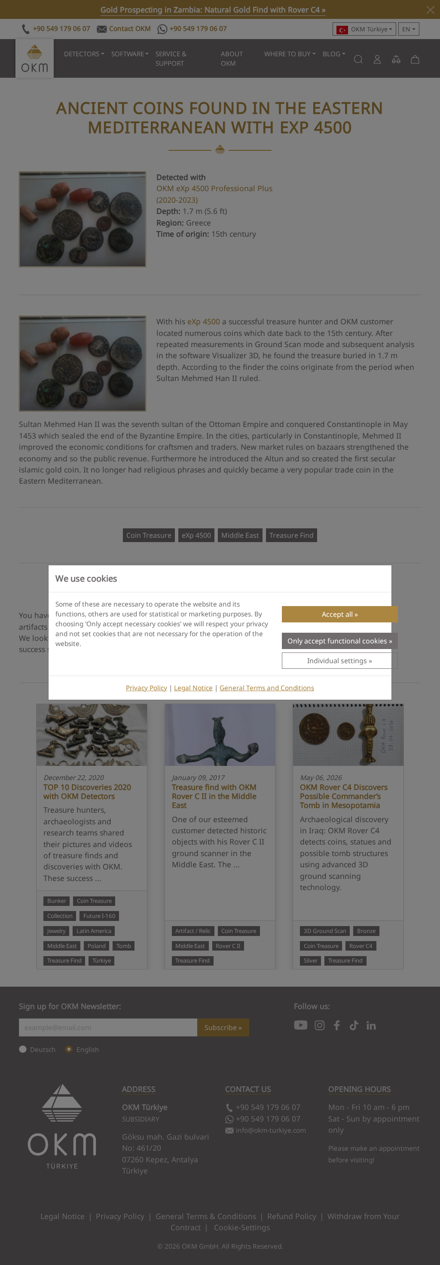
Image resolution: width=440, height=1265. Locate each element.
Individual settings (337, 660)
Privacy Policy (146, 687)
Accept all (337, 614)
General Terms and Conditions (267, 687)
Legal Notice (193, 687)
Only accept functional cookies (337, 641)
